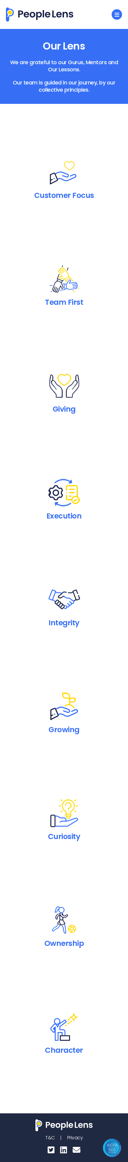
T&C (50, 1137)
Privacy (75, 1137)
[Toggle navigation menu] (117, 14)
